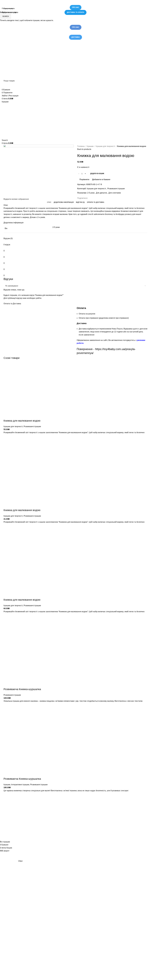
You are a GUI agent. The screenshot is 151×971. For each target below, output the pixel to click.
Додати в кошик (97, 173)
